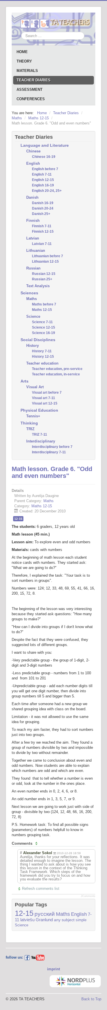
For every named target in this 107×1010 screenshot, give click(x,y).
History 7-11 (42, 351)
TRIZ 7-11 (39, 434)
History (32, 345)
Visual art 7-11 (43, 398)
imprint (53, 969)
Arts (25, 381)
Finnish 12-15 (43, 232)
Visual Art (35, 387)
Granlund (44, 920)
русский (45, 914)
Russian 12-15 (43, 274)
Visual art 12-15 (44, 403)
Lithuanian (35, 250)
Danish (32, 197)
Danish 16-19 (42, 203)
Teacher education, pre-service (57, 369)
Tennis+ (33, 416)
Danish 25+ (41, 214)
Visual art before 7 (47, 393)
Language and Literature (45, 145)
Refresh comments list (40, 888)
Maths (31, 299)
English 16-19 (43, 185)
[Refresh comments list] (37, 843)
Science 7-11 (42, 322)
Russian (33, 268)
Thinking (29, 423)
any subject (64, 920)
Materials (27, 71)
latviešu (27, 920)
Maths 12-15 (42, 310)
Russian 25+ (42, 279)
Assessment (30, 89)
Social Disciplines (38, 339)
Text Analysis (38, 286)
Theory (24, 61)
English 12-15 (43, 180)
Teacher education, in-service (56, 374)
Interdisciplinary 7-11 (49, 452)
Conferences (31, 99)
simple (81, 920)
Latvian (32, 238)
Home (22, 52)
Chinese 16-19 (43, 157)
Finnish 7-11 (41, 226)
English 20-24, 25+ (47, 191)
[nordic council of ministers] (75, 981)
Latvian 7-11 (42, 244)
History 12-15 (43, 357)
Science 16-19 (43, 333)
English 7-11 (42, 174)
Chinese (33, 151)
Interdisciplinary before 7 (52, 447)
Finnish (33, 220)
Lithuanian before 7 (47, 256)
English (33, 163)
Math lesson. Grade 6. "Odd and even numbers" (52, 472)
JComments (88, 896)
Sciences (29, 293)
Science (33, 316)
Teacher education (42, 363)
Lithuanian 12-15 (45, 261)
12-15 (18, 518)
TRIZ (30, 429)
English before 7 (45, 169)
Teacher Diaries (34, 80)
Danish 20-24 (42, 208)
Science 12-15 (43, 327)
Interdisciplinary (40, 441)
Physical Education (39, 410)
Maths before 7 (44, 304)
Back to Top (91, 999)
